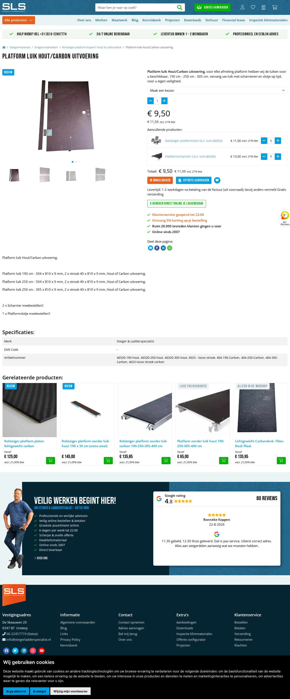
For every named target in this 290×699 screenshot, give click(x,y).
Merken (101, 20)
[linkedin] (24, 645)
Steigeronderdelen (46, 47)
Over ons (84, 20)
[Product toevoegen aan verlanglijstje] (217, 180)
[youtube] (42, 645)
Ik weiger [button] (39, 691)
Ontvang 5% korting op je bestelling (179, 220)
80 (258, 498)
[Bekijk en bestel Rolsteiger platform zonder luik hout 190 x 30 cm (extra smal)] (108, 460)
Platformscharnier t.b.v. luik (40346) (190, 156)
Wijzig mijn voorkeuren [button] (70, 691)
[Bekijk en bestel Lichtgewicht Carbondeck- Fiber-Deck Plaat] (281, 460)
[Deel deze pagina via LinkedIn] (163, 247)
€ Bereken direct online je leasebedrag (177, 203)
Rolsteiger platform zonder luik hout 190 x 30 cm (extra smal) (85, 443)
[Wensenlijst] (253, 7)
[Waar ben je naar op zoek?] (180, 7)
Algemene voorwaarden (77, 622)
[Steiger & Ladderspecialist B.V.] (30, 7)
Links (64, 634)
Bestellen (241, 622)
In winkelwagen (160, 180)
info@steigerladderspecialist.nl (28, 639)
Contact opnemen (131, 622)
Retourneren (243, 639)
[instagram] (33, 645)
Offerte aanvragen (196, 180)
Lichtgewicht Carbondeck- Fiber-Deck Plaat (259, 443)
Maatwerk (119, 20)
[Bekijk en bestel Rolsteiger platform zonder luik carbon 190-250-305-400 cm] (166, 460)
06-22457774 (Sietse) (22, 634)
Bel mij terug (127, 634)
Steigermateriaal (20, 47)
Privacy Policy (70, 639)
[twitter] (15, 645)
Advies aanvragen (215, 7)
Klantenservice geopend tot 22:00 (178, 214)
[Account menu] (242, 7)
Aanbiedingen (186, 622)
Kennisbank (151, 20)
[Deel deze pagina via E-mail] (150, 247)
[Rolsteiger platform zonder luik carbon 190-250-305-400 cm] (145, 410)
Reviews (269, 498)
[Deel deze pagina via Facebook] (157, 247)
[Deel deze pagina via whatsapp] (169, 247)
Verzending (242, 634)
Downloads (192, 20)
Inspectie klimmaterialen (268, 20)
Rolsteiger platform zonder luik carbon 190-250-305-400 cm (143, 443)
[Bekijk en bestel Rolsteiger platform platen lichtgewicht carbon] (50, 460)
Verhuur (211, 20)
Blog (135, 20)
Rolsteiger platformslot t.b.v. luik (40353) (193, 141)
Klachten (240, 645)
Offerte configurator (191, 639)
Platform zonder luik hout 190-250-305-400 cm (200, 443)
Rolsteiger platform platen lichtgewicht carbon (24, 443)
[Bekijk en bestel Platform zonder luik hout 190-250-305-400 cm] (223, 460)
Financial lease (233, 20)
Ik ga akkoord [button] (16, 691)
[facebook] (6, 645)
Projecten (172, 20)
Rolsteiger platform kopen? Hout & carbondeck (91, 47)
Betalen (239, 628)
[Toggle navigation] (18, 20)
